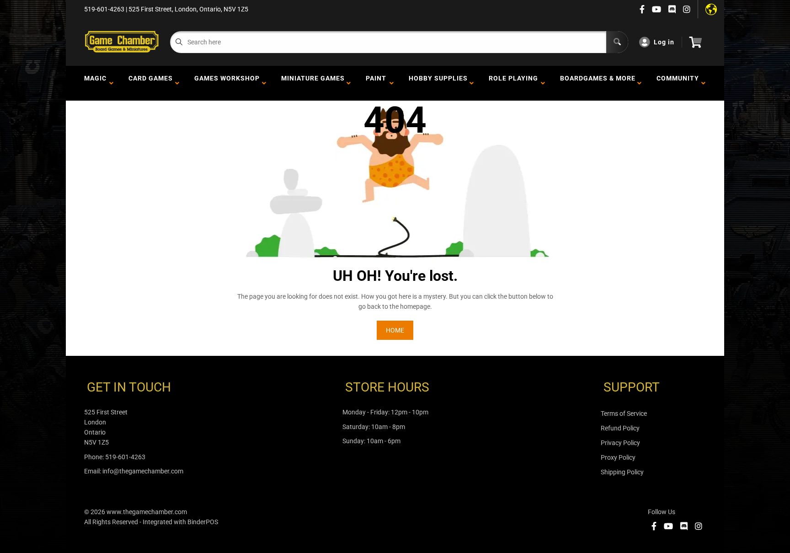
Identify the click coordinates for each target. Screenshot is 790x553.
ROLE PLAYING (513, 83)
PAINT (376, 83)
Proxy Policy (618, 457)
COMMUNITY (678, 83)
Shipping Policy (622, 472)
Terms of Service (624, 413)
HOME (395, 330)
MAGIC (95, 83)
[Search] (617, 42)
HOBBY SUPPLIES (438, 83)
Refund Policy (620, 428)
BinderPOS (202, 522)
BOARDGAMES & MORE (597, 83)
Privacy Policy (620, 442)
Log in (664, 42)
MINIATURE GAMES (313, 83)
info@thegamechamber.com (142, 471)
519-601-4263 (125, 457)
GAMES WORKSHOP (227, 83)
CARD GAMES (150, 83)
